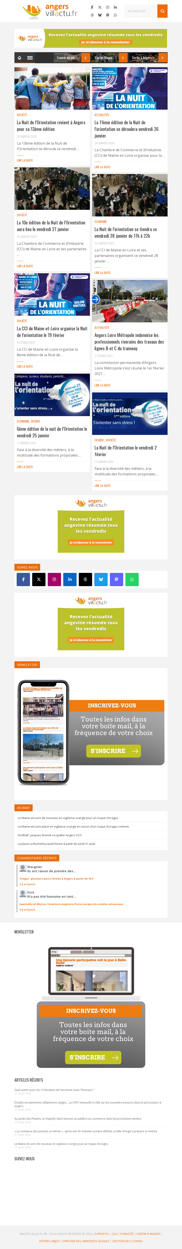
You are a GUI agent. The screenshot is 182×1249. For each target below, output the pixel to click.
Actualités (102, 114)
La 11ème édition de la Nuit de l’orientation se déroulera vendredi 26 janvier (126, 129)
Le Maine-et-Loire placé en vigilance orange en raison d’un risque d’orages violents (73, 826)
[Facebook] (92, 7)
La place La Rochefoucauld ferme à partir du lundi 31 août (56, 844)
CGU (115, 1234)
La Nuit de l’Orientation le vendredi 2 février (126, 450)
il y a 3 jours (27, 884)
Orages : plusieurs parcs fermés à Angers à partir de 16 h (56, 878)
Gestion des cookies (127, 1241)
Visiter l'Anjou (49, 1241)
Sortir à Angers (148, 1234)
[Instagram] (107, 7)
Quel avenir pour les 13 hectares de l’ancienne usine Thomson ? (54, 1090)
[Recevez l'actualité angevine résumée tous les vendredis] (91, 38)
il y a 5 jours (27, 909)
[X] (100, 7)
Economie (101, 221)
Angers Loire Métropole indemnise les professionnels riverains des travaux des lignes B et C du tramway (129, 341)
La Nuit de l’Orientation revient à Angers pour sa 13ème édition (51, 125)
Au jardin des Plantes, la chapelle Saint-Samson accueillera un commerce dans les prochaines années (77, 1119)
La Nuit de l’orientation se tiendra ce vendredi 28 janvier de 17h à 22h (126, 232)
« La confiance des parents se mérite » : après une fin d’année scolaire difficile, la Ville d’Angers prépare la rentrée (85, 1131)
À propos (102, 1234)
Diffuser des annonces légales (86, 1241)
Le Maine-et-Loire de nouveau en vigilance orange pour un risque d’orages (68, 818)
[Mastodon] (107, 15)
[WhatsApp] (115, 15)
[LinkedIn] (115, 7)
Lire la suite (25, 160)
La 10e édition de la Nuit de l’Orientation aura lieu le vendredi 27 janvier (51, 225)
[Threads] (92, 15)
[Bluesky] (100, 15)
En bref (35, 421)
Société (22, 114)
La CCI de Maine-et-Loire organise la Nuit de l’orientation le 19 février (52, 331)
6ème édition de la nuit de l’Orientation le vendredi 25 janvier (52, 432)
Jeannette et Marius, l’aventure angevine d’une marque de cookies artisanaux (71, 904)
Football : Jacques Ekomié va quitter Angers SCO (50, 835)
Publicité (127, 1234)
